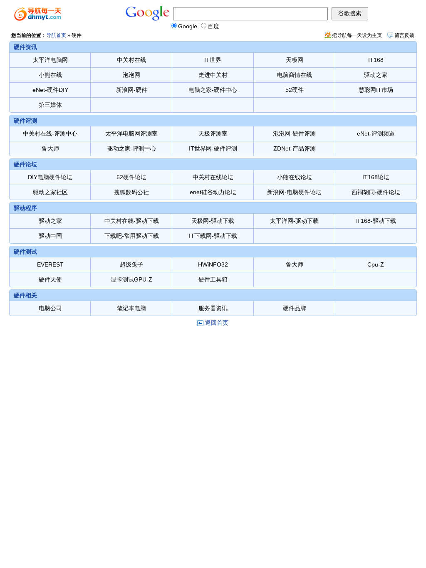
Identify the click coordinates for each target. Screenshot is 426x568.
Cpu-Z (375, 264)
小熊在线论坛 (294, 177)
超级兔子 (131, 264)
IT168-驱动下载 (375, 220)
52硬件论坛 (131, 177)
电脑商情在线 (294, 75)
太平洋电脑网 (50, 60)
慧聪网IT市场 (376, 89)
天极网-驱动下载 (212, 220)
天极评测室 (213, 133)
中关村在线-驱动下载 (131, 220)
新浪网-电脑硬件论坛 (294, 192)
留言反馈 (404, 35)
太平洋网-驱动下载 (294, 220)
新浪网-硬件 (131, 89)
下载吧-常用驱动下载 (131, 235)
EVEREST (50, 264)
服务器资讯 (213, 308)
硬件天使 (50, 279)
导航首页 (56, 35)
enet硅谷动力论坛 (213, 192)
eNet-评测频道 (376, 133)
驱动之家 (375, 75)
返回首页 (216, 322)
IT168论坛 (375, 177)
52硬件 (294, 89)
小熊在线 (50, 75)
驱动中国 (50, 235)
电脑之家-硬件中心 (212, 89)
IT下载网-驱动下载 (213, 235)
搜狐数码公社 (131, 192)
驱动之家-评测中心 (131, 148)
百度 (213, 26)
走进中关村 (213, 75)
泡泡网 (131, 75)
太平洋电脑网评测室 (131, 133)
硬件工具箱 (213, 279)
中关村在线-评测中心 (50, 133)
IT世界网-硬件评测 (213, 148)
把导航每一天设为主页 (357, 35)
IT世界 (212, 60)
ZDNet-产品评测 (294, 148)
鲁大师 (50, 148)
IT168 (376, 60)
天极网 (294, 60)
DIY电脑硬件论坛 (50, 177)
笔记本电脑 (131, 308)
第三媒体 (50, 104)
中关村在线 (131, 60)
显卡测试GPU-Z (131, 279)
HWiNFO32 (213, 264)
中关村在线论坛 (213, 177)
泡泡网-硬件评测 (294, 133)
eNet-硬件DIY (50, 89)
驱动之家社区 (50, 192)
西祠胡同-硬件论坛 (376, 192)
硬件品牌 (294, 308)
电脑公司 (50, 308)
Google (187, 26)
